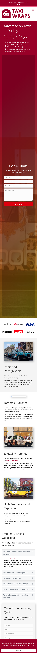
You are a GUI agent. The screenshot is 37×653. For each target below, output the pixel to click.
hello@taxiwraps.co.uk (23, 2)
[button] (18, 204)
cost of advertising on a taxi (15, 559)
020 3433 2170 (12, 2)
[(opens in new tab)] (7, 324)
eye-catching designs (12, 460)
